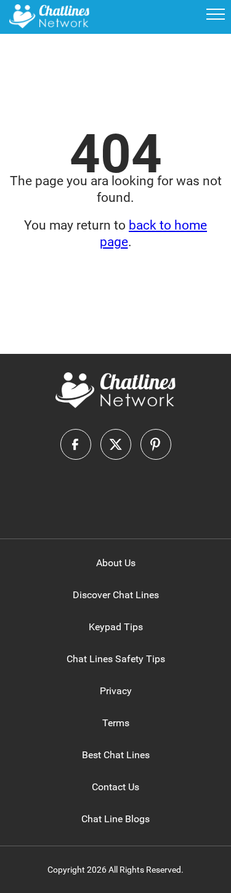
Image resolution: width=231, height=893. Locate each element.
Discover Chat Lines (116, 595)
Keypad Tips (116, 627)
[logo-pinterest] (155, 444)
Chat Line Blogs (115, 819)
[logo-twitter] (115, 444)
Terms (115, 723)
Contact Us (115, 787)
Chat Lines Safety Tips (116, 659)
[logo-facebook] (75, 444)
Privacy (116, 691)
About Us (116, 563)
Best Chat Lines (116, 755)
